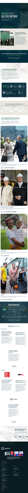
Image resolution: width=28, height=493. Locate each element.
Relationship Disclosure (4, 487)
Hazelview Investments (4, 461)
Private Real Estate (12, 108)
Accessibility (3, 482)
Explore (6, 299)
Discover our (9, 211)
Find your (5, 255)
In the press (3, 370)
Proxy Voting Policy (4, 486)
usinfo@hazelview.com (16, 475)
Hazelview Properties (4, 462)
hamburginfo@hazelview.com (5, 475)
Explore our (7, 167)
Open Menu (26, 1)
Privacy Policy (3, 483)
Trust (4, 309)
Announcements (4, 328)
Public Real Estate (19, 108)
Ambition (9, 309)
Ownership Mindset (21, 309)
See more (14, 366)
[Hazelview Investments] (5, 3)
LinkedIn (3, 490)
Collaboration (14, 309)
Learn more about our (14, 320)
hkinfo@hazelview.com (4, 480)
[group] (14, 38)
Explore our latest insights (14, 57)
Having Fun (14, 311)
